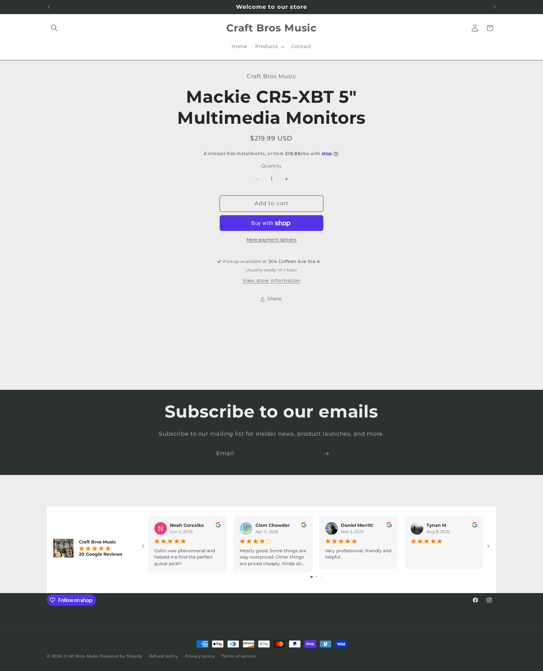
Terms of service (239, 656)
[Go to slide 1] (311, 577)
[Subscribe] (326, 453)
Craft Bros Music (81, 656)
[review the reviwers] (218, 526)
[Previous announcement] (49, 7)
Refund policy (163, 656)
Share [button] (274, 299)
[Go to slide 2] (316, 577)
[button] (54, 27)
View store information (271, 281)
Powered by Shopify (121, 656)
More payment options (272, 239)
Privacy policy (200, 656)
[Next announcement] (495, 7)
